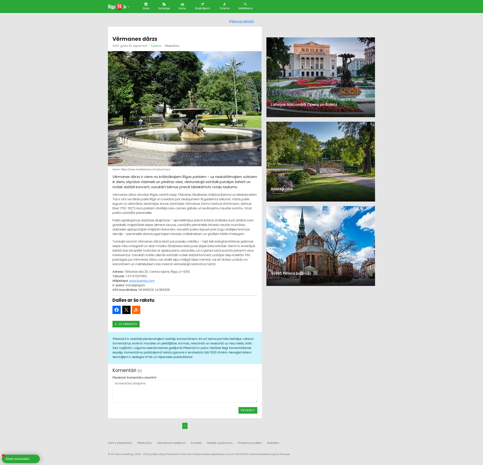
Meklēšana (245, 8)
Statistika (273, 443)
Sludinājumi (202, 8)
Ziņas (146, 8)
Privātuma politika (250, 443)
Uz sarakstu (127, 324)
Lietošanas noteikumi (171, 443)
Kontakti (196, 443)
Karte (182, 8)
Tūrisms (224, 8)
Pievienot (248, 410)
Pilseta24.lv (144, 443)
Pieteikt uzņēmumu (219, 443)
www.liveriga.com (142, 281)
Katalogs (164, 8)
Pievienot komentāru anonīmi (134, 377)
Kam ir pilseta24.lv (120, 443)
